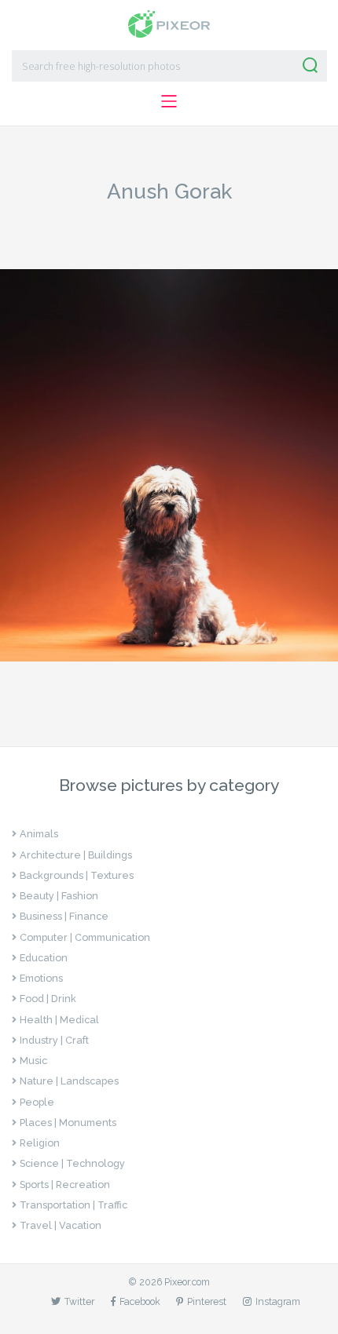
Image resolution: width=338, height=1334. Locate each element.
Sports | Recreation (65, 1184)
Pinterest (206, 1301)
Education (44, 958)
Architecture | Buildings (76, 855)
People (37, 1102)
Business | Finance (64, 916)
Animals (39, 834)
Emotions (41, 978)
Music (33, 1060)
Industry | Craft (54, 1040)
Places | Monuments (68, 1122)
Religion (40, 1143)
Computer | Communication (85, 937)
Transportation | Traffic (73, 1205)
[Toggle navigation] (168, 101)
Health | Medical (59, 1020)
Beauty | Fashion (59, 896)
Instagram (277, 1301)
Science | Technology (72, 1163)
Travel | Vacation (60, 1225)
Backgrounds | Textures (77, 875)
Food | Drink (48, 998)
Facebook (139, 1301)
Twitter (79, 1301)
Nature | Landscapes (69, 1081)
